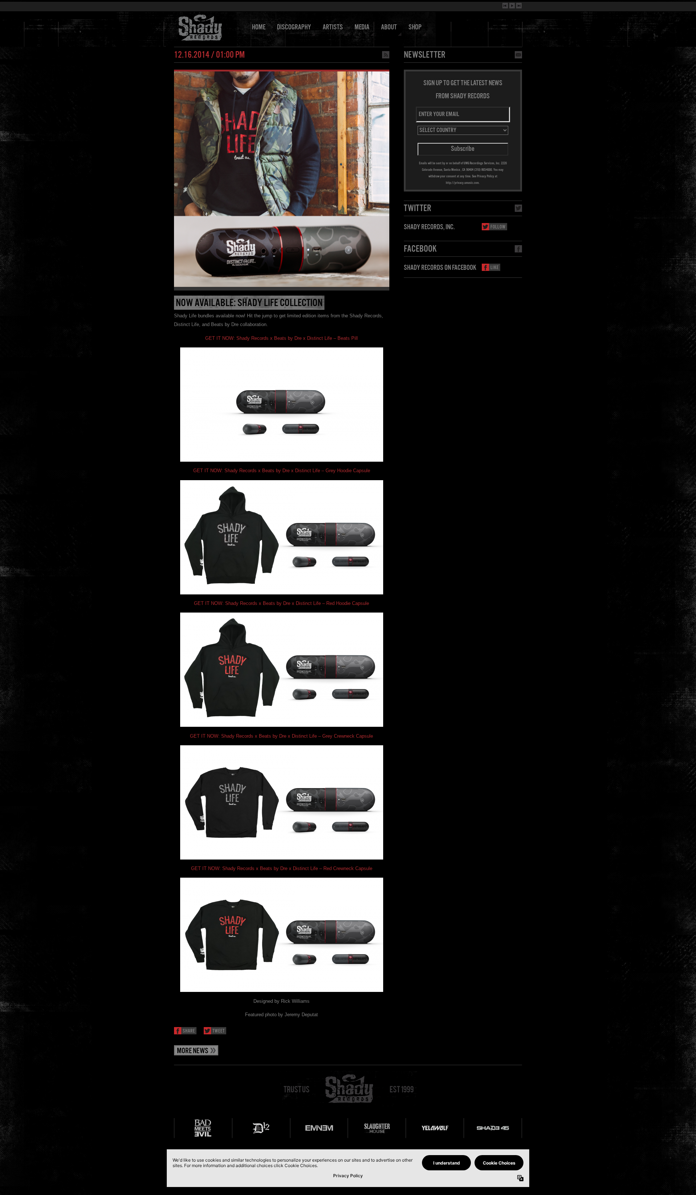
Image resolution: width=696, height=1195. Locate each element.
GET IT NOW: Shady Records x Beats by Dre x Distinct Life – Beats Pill (281, 338)
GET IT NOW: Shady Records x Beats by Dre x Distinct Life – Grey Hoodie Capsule (281, 470)
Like (494, 268)
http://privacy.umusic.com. (463, 183)
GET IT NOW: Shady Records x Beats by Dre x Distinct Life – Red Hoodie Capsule (281, 603)
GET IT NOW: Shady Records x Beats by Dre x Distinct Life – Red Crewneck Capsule (281, 868)
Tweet (218, 1031)
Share (189, 1031)
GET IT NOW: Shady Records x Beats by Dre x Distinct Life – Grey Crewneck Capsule (281, 736)
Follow (498, 227)
